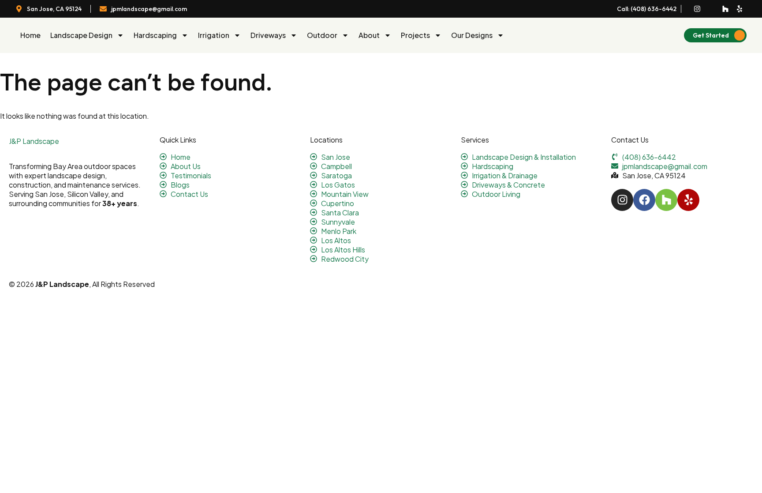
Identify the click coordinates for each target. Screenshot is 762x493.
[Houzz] (725, 9)
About (369, 35)
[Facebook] (644, 200)
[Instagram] (697, 9)
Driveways (268, 35)
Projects (415, 35)
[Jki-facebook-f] (711, 9)
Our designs (472, 35)
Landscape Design (81, 35)
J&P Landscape (34, 141)
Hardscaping (155, 35)
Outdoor (322, 35)
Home (30, 35)
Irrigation (213, 35)
